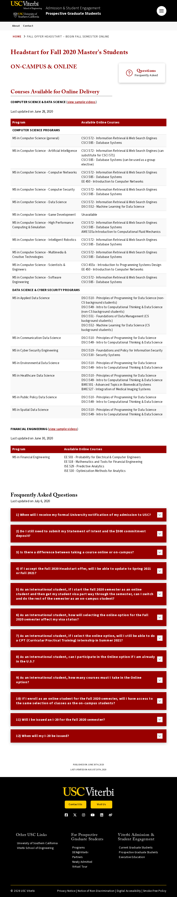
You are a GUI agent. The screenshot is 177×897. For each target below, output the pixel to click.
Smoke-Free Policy (154, 891)
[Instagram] (83, 815)
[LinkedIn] (101, 815)
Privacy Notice (66, 891)
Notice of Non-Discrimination (96, 891)
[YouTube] (92, 815)
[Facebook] (66, 815)
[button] (161, 11)
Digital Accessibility (129, 891)
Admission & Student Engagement (73, 10)
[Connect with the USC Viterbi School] (110, 815)
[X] (75, 815)
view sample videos (81, 102)
